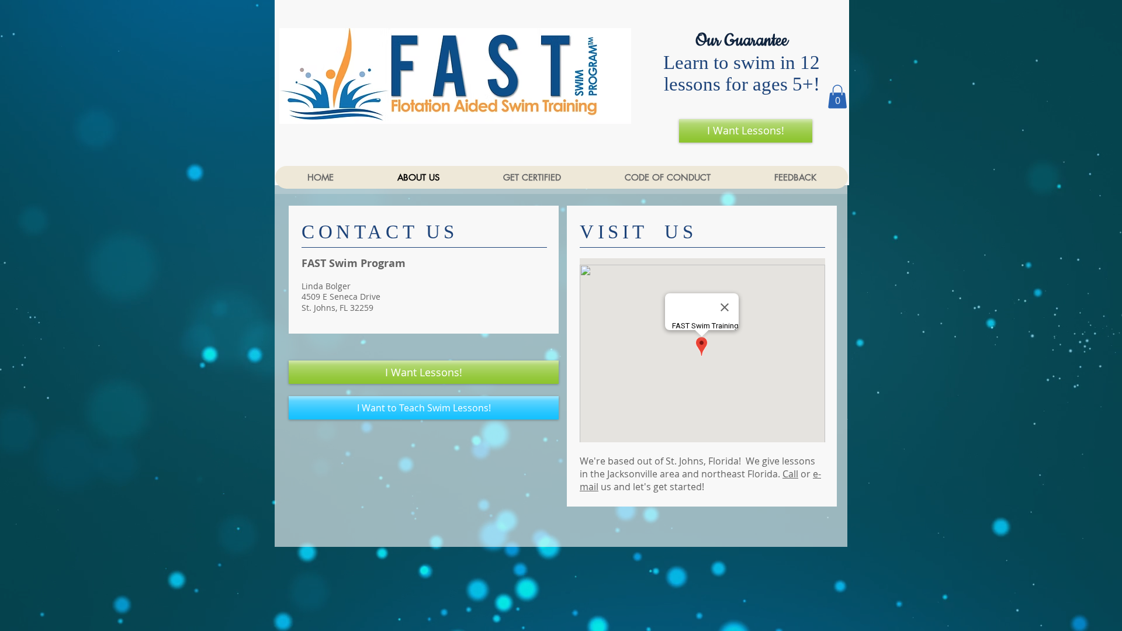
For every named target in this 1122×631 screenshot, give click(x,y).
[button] (837, 97)
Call (790, 473)
